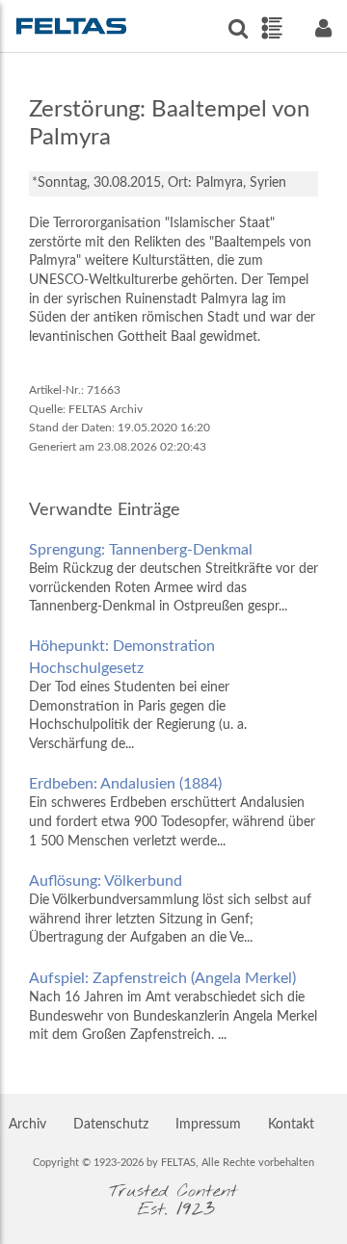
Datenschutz (110, 1124)
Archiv (27, 1124)
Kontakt (291, 1124)
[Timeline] (271, 27)
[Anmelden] (322, 28)
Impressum (208, 1124)
